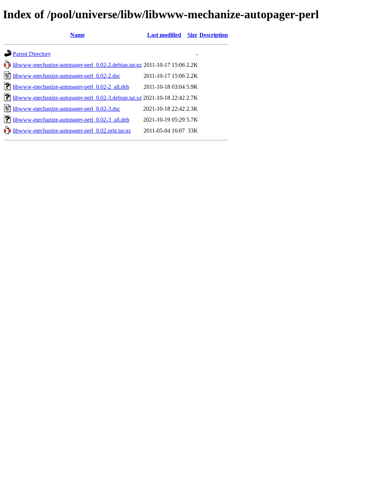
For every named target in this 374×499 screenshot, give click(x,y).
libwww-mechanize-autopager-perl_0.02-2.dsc (66, 76)
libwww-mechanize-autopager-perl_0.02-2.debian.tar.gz (77, 65)
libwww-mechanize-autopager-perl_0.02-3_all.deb (71, 120)
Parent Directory (32, 54)
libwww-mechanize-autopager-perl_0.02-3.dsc (66, 109)
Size (192, 35)
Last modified (164, 35)
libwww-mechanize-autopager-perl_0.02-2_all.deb (71, 87)
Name (77, 35)
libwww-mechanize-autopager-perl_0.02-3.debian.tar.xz (77, 98)
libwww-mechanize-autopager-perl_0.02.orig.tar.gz (72, 130)
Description (213, 35)
